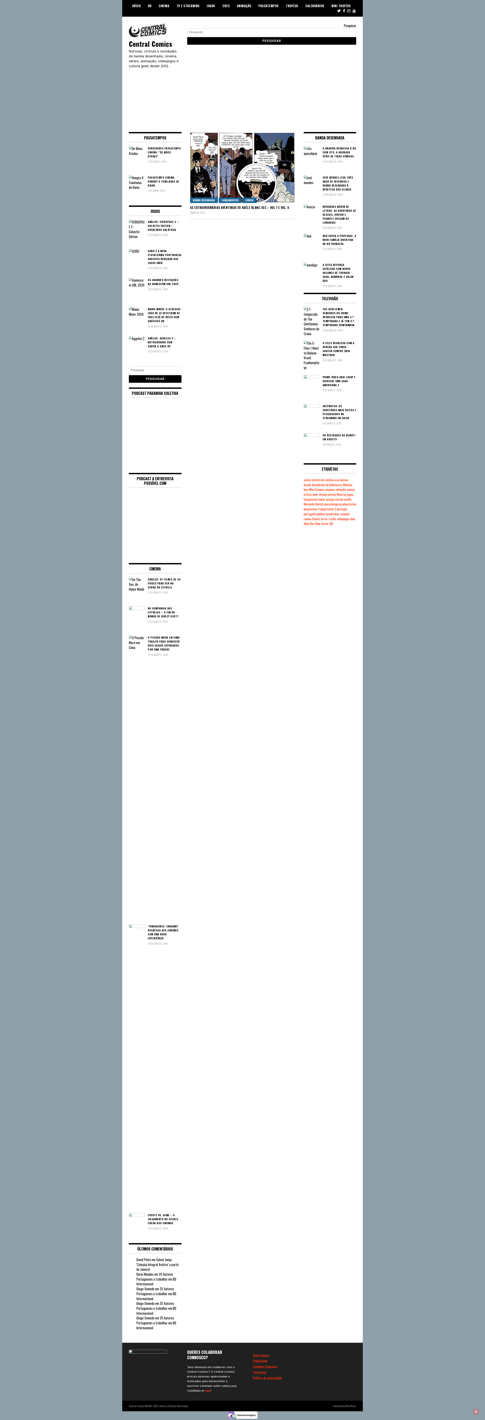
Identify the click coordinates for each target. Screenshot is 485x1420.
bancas (344, 480)
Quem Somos (261, 1355)
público (321, 514)
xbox (352, 519)
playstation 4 (312, 509)
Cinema (164, 6)
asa (337, 480)
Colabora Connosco (265, 1366)
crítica (308, 494)
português (310, 514)
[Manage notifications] (476, 1412)
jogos (350, 494)
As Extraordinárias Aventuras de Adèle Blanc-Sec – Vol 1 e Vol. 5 (239, 207)
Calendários (314, 6)
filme (340, 494)
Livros (249, 200)
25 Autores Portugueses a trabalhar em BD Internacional (156, 1279)
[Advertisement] (242, 96)
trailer (332, 519)
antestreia (318, 480)
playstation (349, 504)
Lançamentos (230, 200)
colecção (341, 489)
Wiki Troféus (341, 6)
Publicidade (260, 1360)
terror (324, 519)
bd (327, 485)
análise (329, 480)
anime (307, 480)
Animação (244, 6)
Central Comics (150, 44)
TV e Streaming (188, 6)
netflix (347, 499)
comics (351, 489)
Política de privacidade (267, 1377)
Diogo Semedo (145, 1288)
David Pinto (143, 1259)
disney (323, 494)
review (307, 519)
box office (309, 489)
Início (136, 6)
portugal (342, 509)
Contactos (259, 1372)
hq (344, 494)
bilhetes (347, 485)
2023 (226, 6)
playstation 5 (328, 509)
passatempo (331, 504)
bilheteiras (335, 485)
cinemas (330, 489)
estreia (331, 494)
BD (150, 6)
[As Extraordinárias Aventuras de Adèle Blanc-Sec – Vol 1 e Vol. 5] (242, 167)
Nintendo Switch (313, 504)
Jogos (211, 6)
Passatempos (268, 6)
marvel (339, 499)
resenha (345, 514)
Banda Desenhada (204, 200)
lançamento (311, 499)
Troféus (292, 6)
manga (330, 499)
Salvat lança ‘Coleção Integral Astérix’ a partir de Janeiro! (157, 1264)
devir (315, 494)
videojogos (343, 519)
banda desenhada (314, 485)
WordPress (350, 1406)
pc (340, 504)
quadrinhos (332, 514)
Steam (316, 519)
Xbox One (309, 523)
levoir (322, 499)
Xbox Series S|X (324, 523)
